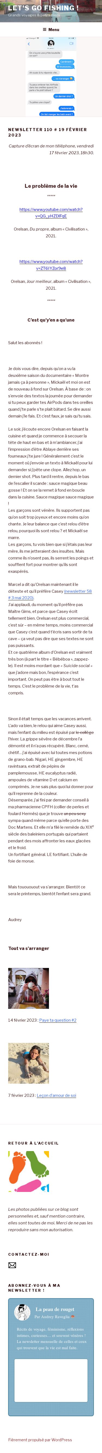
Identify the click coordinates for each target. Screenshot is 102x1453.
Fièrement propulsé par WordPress (40, 1439)
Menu (53, 29)
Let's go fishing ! (43, 8)
